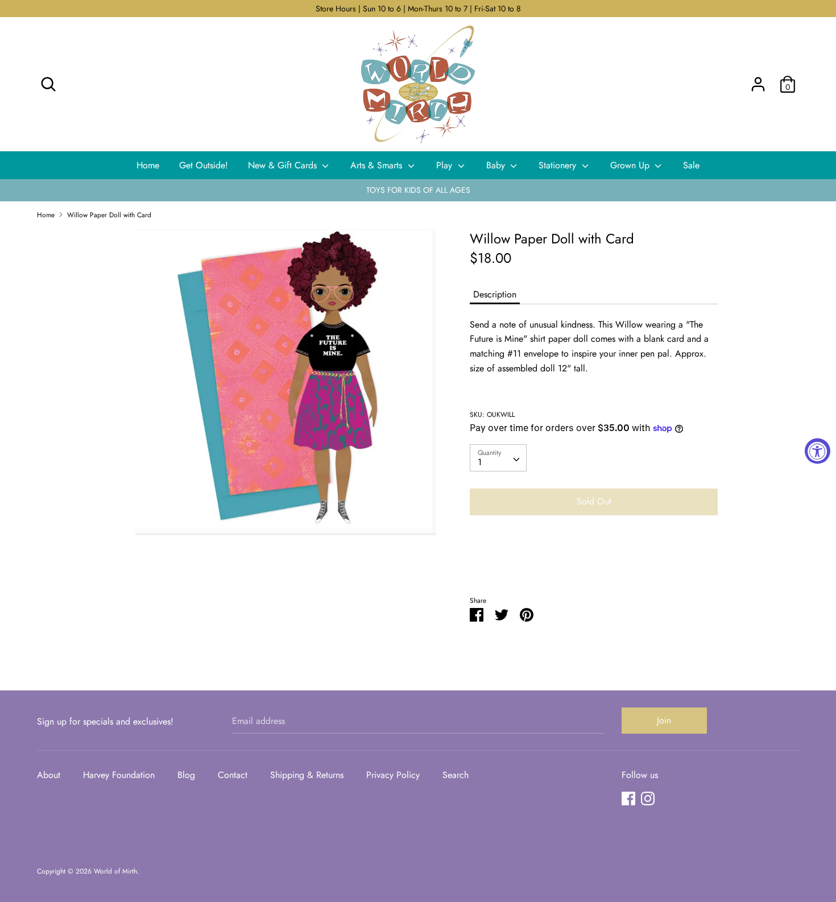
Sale (691, 165)
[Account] (758, 79)
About (48, 774)
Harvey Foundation (119, 774)
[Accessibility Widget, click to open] (817, 451)
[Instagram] (648, 798)
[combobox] (498, 457)
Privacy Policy (393, 774)
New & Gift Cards (284, 165)
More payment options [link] (593, 563)
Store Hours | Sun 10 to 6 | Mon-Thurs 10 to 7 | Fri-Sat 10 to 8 (418, 8)
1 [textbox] (480, 462)
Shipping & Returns (306, 774)
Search (455, 774)
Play (445, 165)
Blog (186, 774)
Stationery (559, 165)
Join (664, 720)
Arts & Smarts (377, 165)
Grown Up (631, 165)
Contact (232, 774)
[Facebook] (628, 798)
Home (147, 165)
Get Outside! (203, 165)
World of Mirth (115, 871)
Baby (497, 165)
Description (494, 294)
